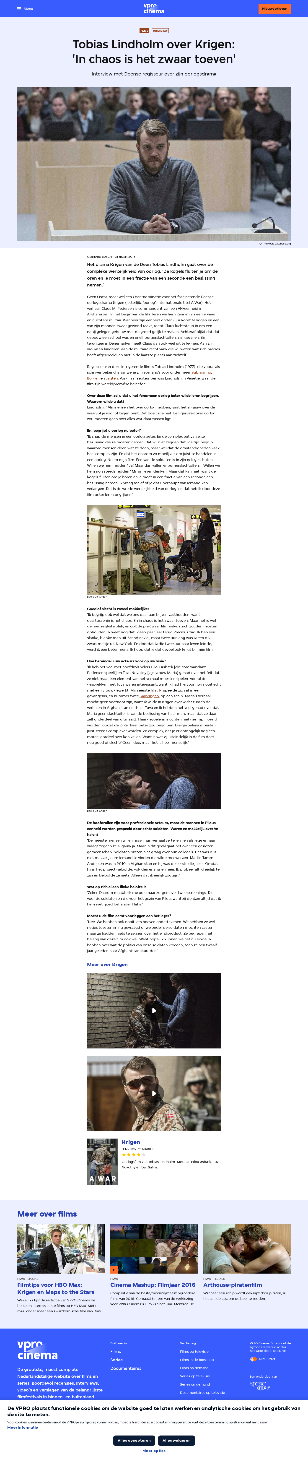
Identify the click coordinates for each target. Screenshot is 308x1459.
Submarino (201, 372)
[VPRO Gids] (260, 1386)
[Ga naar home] (154, 8)
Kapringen (150, 696)
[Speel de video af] (154, 1011)
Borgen (93, 378)
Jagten (112, 378)
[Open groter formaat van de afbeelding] (154, 550)
